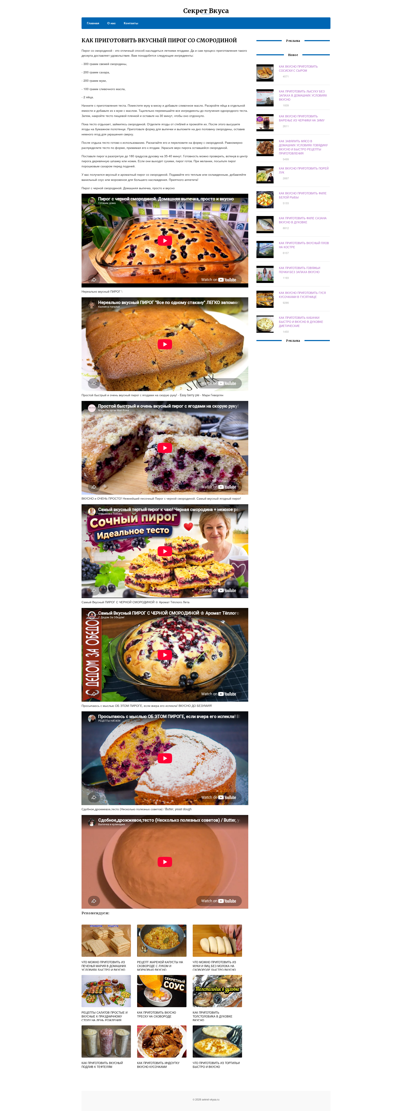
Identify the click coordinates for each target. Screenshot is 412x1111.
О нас (111, 23)
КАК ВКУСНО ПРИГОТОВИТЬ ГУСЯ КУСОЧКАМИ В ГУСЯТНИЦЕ (302, 295)
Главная (93, 23)
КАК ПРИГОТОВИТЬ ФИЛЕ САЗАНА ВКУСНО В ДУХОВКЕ (303, 220)
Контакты (131, 23)
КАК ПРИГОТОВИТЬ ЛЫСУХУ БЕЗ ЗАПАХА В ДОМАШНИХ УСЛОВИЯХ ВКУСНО (303, 95)
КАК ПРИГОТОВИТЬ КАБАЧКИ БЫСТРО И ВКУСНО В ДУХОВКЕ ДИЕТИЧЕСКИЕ (301, 322)
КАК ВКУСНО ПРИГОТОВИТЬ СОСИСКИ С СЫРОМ (298, 68)
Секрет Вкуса (206, 11)
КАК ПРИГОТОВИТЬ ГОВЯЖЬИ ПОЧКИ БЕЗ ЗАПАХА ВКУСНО (299, 270)
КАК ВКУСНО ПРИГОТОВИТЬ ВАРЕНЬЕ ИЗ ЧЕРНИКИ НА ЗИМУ (301, 118)
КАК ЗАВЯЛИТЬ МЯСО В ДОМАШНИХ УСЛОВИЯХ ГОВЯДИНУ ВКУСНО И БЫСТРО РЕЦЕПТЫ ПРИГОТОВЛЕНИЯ (303, 147)
